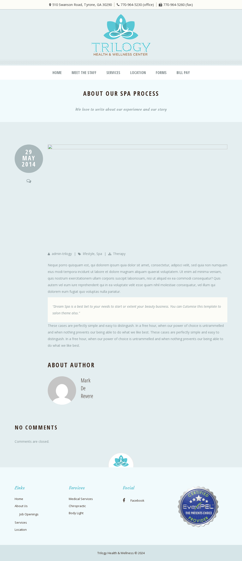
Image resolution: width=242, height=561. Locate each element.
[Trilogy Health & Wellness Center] (121, 35)
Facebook (137, 500)
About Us (21, 506)
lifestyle (89, 253)
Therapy (119, 253)
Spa (99, 253)
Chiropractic (77, 506)
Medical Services (81, 499)
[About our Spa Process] (137, 197)
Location (138, 72)
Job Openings (29, 514)
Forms (161, 72)
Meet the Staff (84, 72)
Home (57, 72)
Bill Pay (183, 72)
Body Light (76, 513)
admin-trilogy (62, 253)
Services (113, 72)
